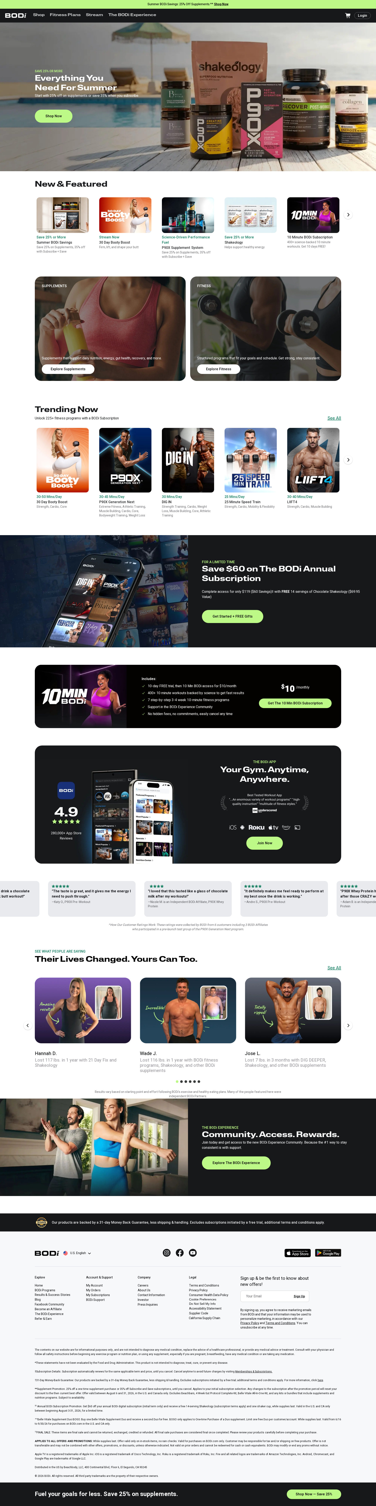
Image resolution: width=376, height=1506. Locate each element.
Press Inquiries (148, 1304)
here (320, 1380)
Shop (39, 15)
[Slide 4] (190, 1081)
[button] (188, 328)
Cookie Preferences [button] (202, 1299)
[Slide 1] (177, 1081)
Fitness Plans (65, 15)
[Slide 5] (194, 1081)
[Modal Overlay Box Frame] (276, 1299)
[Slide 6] (199, 1081)
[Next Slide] (348, 214)
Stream (94, 15)
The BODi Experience (132, 15)
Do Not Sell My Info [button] (202, 1303)
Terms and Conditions (280, 1323)
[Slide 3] (186, 1081)
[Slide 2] (181, 1081)
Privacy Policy (249, 1323)
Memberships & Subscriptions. (253, 1372)
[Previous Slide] (28, 1025)
